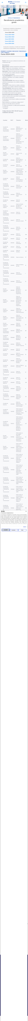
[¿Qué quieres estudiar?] (25, 2)
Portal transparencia (10, 6)
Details (24, 526)
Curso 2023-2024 (9, 34)
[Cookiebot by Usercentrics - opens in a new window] (21, 511)
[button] (14, 29)
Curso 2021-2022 (9, 39)
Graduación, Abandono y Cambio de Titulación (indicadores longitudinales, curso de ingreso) (14, 47)
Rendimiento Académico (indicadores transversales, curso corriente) (12, 29)
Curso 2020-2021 (9, 41)
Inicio (2, 6)
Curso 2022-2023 (9, 37)
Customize (13, 530)
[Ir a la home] (14, 2)
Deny (22, 530)
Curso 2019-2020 (9, 43)
